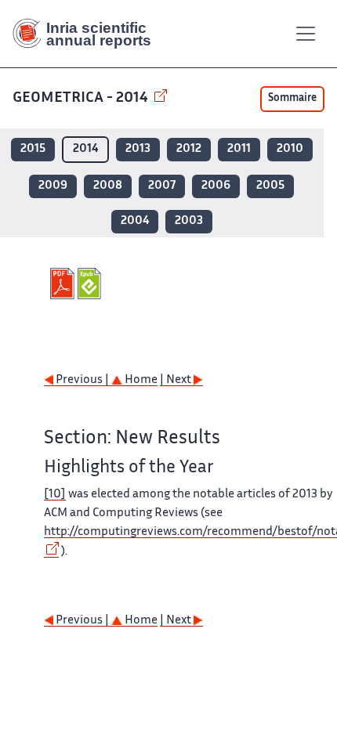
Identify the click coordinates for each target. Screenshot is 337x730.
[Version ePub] (91, 283)
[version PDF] (64, 283)
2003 (189, 221)
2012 (188, 149)
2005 (270, 186)
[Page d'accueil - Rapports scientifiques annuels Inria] (87, 33)
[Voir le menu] (306, 33)
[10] (55, 495)
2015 (32, 149)
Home (140, 380)
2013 (137, 149)
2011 (239, 149)
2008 (107, 186)
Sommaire (292, 98)
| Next (177, 380)
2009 (52, 186)
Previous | (82, 380)
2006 (215, 186)
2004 (135, 221)
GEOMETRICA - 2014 (82, 98)
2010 (290, 149)
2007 (162, 186)
